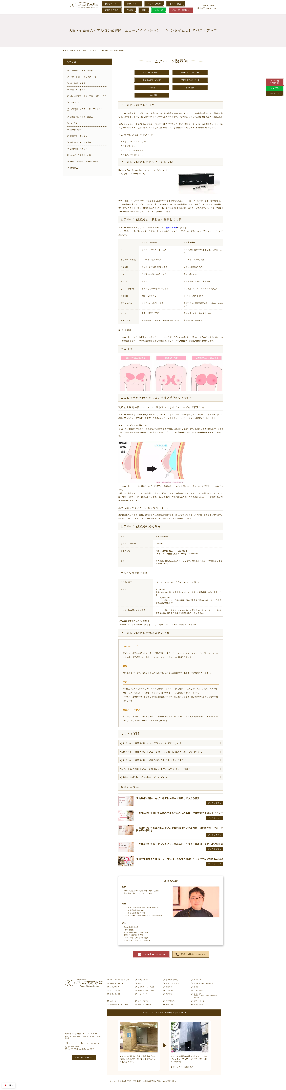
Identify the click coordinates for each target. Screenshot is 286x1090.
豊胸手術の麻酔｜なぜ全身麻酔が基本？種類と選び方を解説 (168, 798)
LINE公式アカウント (173, 1001)
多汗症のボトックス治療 (80, 142)
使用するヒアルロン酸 (190, 72)
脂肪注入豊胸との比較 (152, 80)
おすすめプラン (111, 4)
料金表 (130, 10)
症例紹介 (169, 994)
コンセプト (169, 990)
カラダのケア (76, 130)
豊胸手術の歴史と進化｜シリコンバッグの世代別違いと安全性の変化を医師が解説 (179, 859)
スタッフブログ (143, 1001)
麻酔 (139, 983)
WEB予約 (275, 82)
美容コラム (169, 1004)
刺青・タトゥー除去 (144, 1004)
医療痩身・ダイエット (79, 136)
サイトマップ (142, 994)
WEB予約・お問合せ (181, 10)
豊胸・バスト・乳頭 (172, 983)
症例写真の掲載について (146, 990)
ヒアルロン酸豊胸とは (152, 72)
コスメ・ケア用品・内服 (80, 155)
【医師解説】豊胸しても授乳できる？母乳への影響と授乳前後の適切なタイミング (179, 813)
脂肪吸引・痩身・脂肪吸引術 (203, 983)
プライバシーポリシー (201, 1001)
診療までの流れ (111, 10)
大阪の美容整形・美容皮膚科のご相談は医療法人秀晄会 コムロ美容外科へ (148, 1081)
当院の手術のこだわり (190, 80)
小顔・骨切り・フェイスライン (83, 77)
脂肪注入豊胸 (189, 242)
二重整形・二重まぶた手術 (81, 70)
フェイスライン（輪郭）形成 (119, 980)
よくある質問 (151, 95)
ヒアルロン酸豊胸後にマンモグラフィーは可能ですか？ (151, 743)
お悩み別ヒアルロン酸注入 (81, 117)
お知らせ (113, 1001)
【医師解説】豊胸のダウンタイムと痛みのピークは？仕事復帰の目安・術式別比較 (179, 844)
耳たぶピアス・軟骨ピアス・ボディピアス (88, 96)
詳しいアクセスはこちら (183, 1067)
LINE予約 (159, 10)
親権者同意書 (198, 1004)
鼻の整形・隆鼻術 (77, 83)
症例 (144, 10)
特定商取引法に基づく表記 (119, 1004)
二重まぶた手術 (143, 980)
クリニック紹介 (154, 4)
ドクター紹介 (175, 4)
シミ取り (74, 123)
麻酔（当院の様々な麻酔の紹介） (84, 161)
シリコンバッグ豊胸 (176, 341)
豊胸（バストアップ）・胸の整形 (95, 50)
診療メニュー (133, 4)
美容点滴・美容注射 (78, 149)
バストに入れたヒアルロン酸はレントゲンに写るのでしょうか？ (155, 769)
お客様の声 (205, 995)
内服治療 (169, 987)
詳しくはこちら (214, 803)
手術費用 (151, 88)
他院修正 (74, 168)
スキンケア (75, 102)
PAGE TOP (275, 94)
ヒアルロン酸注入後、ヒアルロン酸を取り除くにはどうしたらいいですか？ (161, 752)
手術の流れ (190, 88)
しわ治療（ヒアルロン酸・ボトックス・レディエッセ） (86, 109)
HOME (65, 50)
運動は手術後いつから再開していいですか (144, 777)
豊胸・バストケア (77, 90)
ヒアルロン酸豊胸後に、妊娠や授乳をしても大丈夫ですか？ (153, 760)
